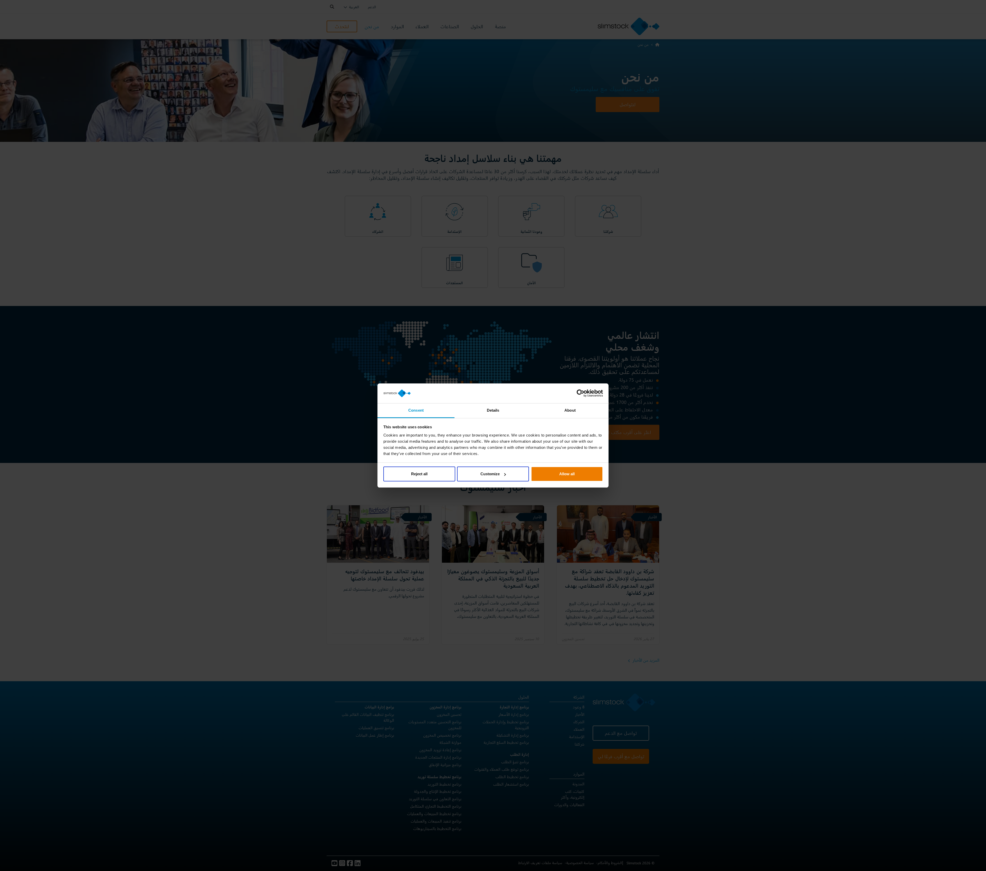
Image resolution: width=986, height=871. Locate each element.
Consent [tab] (416, 410)
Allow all (567, 474)
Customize (490, 474)
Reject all (419, 474)
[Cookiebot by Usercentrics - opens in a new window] (580, 393)
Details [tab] (493, 410)
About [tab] (570, 410)
